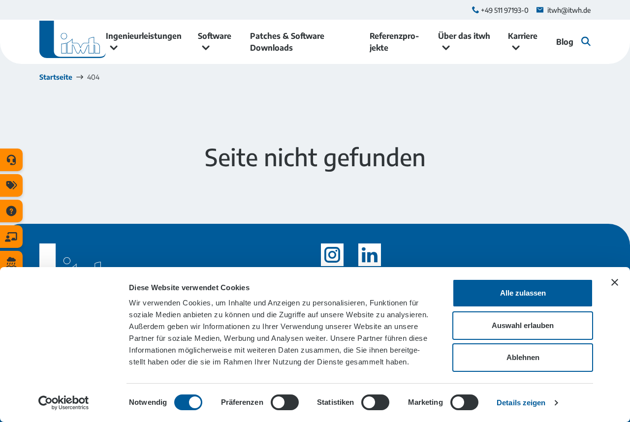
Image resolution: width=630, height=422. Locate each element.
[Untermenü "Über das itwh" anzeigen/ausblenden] (446, 48)
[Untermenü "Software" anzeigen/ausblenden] (206, 48)
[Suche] (586, 41)
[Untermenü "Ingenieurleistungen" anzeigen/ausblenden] (114, 48)
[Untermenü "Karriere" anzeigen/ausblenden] (516, 48)
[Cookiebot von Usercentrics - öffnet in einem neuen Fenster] (64, 402)
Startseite (55, 77)
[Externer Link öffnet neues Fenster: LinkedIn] (369, 254)
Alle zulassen (523, 293)
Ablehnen (522, 357)
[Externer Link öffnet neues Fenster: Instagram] (332, 254)
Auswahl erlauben (523, 325)
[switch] (285, 402)
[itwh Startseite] (72, 42)
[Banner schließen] (614, 282)
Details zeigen (521, 402)
